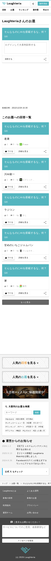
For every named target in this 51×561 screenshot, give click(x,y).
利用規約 (7, 505)
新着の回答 (8, 498)
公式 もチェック (14, 471)
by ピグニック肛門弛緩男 (26, 180)
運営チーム (8, 513)
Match (46, 10)
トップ (5, 483)
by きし (22, 215)
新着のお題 (32, 498)
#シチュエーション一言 (15, 423)
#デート (21, 427)
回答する (8, 59)
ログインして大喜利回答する (20, 45)
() (6, 36)
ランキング (23, 10)
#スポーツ (38, 423)
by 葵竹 (22, 286)
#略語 (18, 431)
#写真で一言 (31, 427)
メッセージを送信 (25, 541)
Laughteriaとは (9, 491)
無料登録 (43, 4)
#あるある (10, 419)
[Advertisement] (25, 86)
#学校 (41, 427)
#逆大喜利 (20, 419)
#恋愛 (29, 423)
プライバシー (33, 505)
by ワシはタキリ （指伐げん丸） (26, 251)
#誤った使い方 (39, 431)
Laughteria (10, 21)
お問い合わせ (33, 513)
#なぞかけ (27, 431)
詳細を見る (23, 151)
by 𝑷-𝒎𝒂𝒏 (22, 144)
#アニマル (10, 431)
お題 (12, 10)
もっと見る (25, 302)
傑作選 (36, 10)
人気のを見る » (25, 362)
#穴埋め (29, 419)
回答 (4, 10)
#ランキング (11, 427)
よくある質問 (33, 491)
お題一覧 (15, 483)
